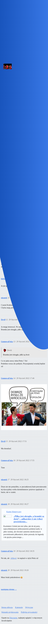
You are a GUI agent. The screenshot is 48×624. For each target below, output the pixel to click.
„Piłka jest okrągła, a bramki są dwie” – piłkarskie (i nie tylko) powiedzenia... (29, 519)
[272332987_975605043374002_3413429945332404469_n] (24, 407)
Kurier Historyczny (13, 512)
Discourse (13, 618)
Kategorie (19, 607)
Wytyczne (29, 607)
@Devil (13, 558)
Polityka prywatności (29, 612)
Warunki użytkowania (9, 612)
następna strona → (9, 589)
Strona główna (7, 607)
